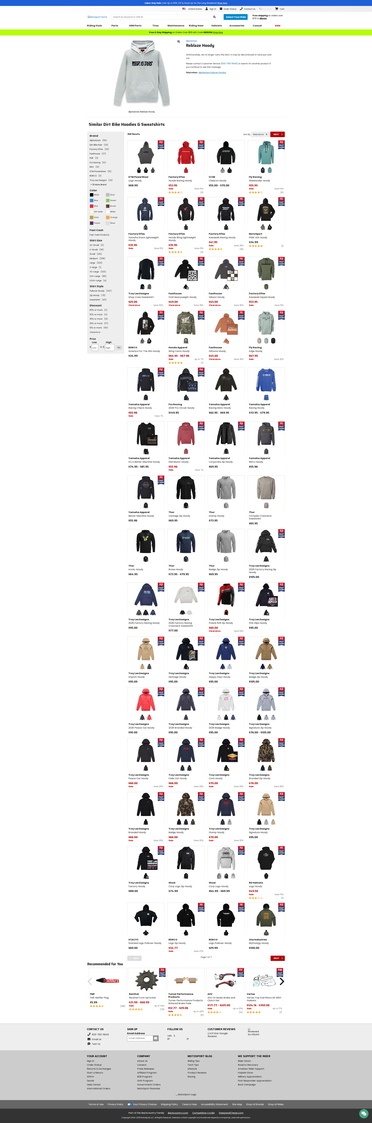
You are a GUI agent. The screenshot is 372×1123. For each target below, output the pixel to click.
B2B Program (144, 1076)
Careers (141, 1065)
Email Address (136, 1033)
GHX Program (145, 1080)
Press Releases (145, 1068)
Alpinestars (191, 40)
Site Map (237, 1104)
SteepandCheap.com (231, 1113)
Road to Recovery (248, 1065)
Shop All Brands (255, 1104)
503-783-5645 (229, 63)
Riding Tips (194, 1061)
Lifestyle (192, 1068)
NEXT (276, 134)
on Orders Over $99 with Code (186, 32)
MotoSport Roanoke (148, 1088)
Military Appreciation (250, 1076)
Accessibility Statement (214, 1104)
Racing (191, 1076)
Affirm (90, 1076)
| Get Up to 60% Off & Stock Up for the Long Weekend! (186, 3)
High (106, 345)
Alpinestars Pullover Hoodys (212, 72)
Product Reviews (197, 1072)
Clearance (95, 332)
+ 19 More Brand (98, 184)
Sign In (90, 1061)
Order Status (94, 1065)
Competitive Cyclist (203, 1113)
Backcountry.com (178, 1113)
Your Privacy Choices (145, 1104)
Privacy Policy (115, 1104)
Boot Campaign (247, 1084)
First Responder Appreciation (254, 1080)
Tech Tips (193, 1065)
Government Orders (149, 1084)
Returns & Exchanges (99, 1068)
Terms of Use (96, 1104)
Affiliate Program (147, 1072)
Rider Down (244, 1061)
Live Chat (267, 9)
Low (93, 345)
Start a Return (95, 1072)
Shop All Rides (276, 1104)
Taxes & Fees (189, 1104)
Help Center (94, 1084)
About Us (142, 1061)
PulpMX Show (245, 1072)
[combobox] (260, 134)
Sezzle (90, 1080)
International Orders (98, 1088)
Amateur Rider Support (251, 1068)
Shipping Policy (169, 1104)
